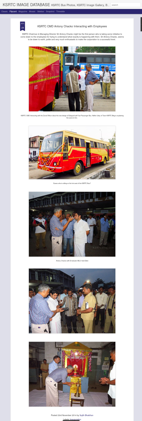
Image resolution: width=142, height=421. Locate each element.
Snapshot (50, 11)
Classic (4, 11)
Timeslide (60, 11)
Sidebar (40, 11)
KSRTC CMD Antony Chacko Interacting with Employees (72, 26)
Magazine (23, 11)
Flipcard (13, 11)
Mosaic (32, 11)
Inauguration (75, 419)
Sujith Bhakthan (86, 415)
